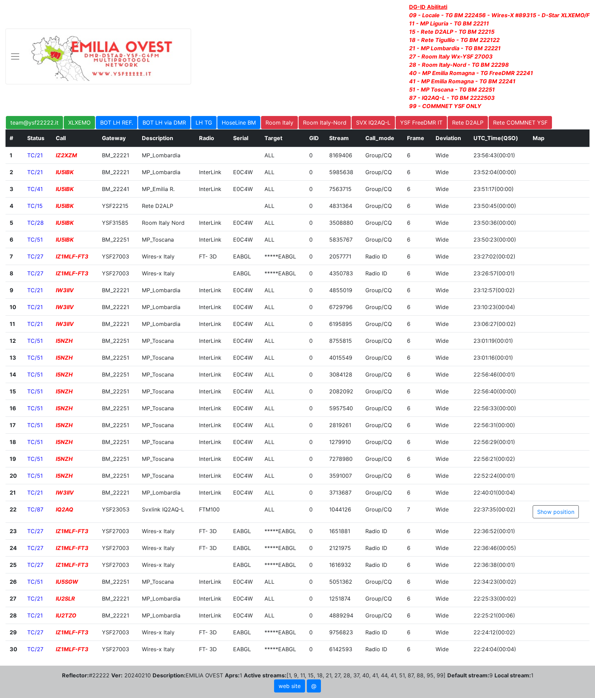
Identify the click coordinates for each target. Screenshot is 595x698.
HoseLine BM (239, 122)
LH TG (204, 122)
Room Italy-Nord (324, 122)
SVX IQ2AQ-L (373, 122)
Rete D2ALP (467, 122)
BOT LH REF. (116, 122)
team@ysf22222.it (34, 122)
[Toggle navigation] (98, 56)
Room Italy (279, 122)
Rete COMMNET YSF (520, 122)
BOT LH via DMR (164, 122)
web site (290, 686)
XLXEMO (79, 122)
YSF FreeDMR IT (421, 122)
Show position (555, 511)
